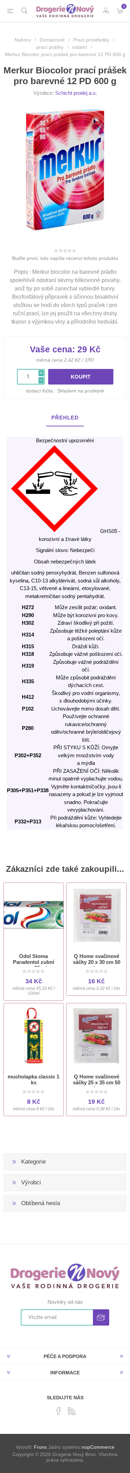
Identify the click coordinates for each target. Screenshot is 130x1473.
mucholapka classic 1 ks (33, 1079)
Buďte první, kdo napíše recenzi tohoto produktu (65, 258)
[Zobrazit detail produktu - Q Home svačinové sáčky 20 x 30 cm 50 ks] (96, 915)
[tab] (65, 417)
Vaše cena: (52, 349)
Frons (40, 1447)
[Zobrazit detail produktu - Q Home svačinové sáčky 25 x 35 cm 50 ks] (96, 1036)
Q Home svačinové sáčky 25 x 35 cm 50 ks (96, 1082)
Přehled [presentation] (65, 418)
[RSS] (71, 1411)
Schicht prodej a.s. (76, 93)
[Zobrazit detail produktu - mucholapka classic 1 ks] (33, 1036)
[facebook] (58, 1411)
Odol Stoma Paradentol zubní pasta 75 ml (33, 962)
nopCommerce (98, 1447)
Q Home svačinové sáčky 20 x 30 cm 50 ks (96, 962)
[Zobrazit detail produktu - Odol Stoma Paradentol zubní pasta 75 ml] (33, 915)
